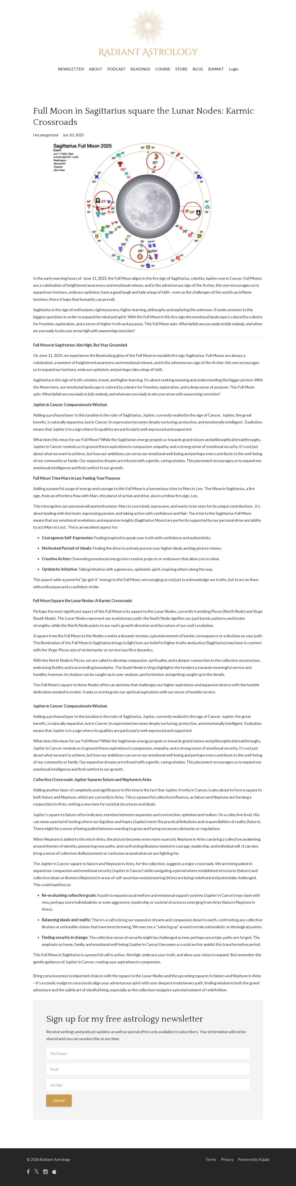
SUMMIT (216, 69)
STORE (181, 69)
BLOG (198, 69)
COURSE (162, 69)
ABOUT (95, 69)
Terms (210, 1159)
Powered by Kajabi (253, 1159)
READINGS (140, 69)
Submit (59, 1101)
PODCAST (116, 69)
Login (233, 69)
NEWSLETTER (71, 69)
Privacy (227, 1159)
